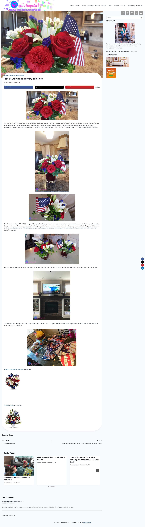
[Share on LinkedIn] (142, 268)
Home (72, 5)
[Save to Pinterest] (142, 265)
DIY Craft (123, 5)
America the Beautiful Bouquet (13, 369)
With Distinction (9, 405)
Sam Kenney (9, 482)
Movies (97, 5)
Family (84, 5)
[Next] (97, 470)
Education (139, 5)
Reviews (103, 5)
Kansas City (131, 5)
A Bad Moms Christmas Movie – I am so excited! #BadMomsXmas (82, 442)
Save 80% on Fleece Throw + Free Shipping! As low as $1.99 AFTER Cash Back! (84, 460)
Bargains (6, 75)
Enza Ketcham (9, 82)
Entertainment (14, 75)
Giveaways (90, 5)
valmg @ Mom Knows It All (11, 501)
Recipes (116, 5)
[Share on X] (142, 262)
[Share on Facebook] (142, 259)
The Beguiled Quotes (8, 442)
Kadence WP (87, 522)
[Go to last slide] (6, 470)
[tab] (48, 486)
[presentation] (19, 466)
